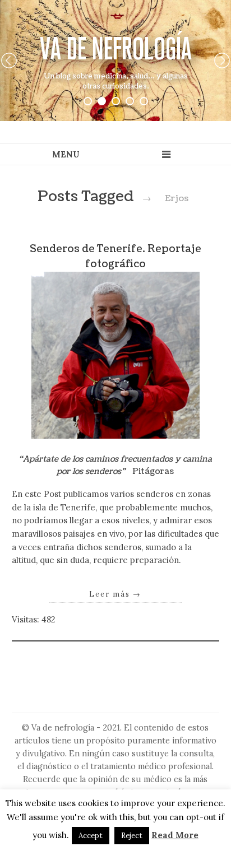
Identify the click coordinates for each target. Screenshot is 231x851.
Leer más (115, 593)
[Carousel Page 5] (144, 101)
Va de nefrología (116, 48)
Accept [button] (90, 835)
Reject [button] (131, 835)
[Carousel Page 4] (130, 101)
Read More (174, 835)
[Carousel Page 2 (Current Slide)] (102, 101)
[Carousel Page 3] (116, 101)
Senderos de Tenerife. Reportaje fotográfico (115, 256)
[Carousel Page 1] (88, 101)
